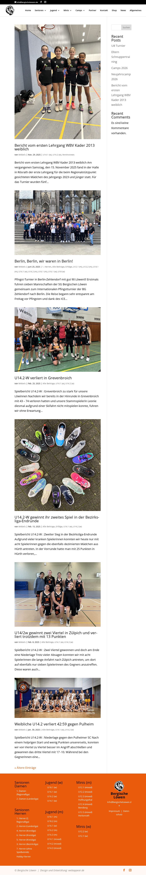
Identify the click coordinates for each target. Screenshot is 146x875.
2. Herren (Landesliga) (27, 826)
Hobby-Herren (24, 856)
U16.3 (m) (52, 834)
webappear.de (76, 870)
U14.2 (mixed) (54, 843)
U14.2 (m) (32, 271)
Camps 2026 (119, 68)
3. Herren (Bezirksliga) (27, 844)
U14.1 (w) (47, 154)
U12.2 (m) (87, 266)
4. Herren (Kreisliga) (26, 830)
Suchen (126, 27)
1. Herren (46, 266)
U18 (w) (61, 271)
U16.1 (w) (52, 271)
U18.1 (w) (52, 787)
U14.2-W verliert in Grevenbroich (43, 377)
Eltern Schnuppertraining (120, 57)
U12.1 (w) (83, 836)
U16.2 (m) (52, 830)
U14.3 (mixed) (54, 848)
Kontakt (104, 10)
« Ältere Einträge (25, 768)
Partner (92, 10)
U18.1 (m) (52, 816)
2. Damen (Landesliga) (27, 798)
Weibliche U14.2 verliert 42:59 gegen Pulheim (54, 724)
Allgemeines (135, 10)
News (123, 10)
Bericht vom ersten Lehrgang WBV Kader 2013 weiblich (55, 147)
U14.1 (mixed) (54, 839)
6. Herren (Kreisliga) (26, 835)
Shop (114, 10)
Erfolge (68, 266)
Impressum (114, 811)
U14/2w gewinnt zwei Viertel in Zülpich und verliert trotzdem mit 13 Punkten (56, 634)
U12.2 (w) (83, 831)
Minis (66, 10)
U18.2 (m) (52, 821)
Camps (79, 10)
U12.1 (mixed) (85, 787)
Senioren (39, 10)
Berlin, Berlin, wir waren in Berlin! (44, 261)
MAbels (22, 154)
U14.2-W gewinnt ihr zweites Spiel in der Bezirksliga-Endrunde (57, 519)
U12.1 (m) (77, 266)
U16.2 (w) (52, 796)
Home (28, 10)
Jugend (53, 10)
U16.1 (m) (42, 271)
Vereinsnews (68, 154)
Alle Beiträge (58, 266)
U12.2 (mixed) (85, 791)
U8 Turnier (118, 46)
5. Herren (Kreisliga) (26, 839)
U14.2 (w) (57, 154)
